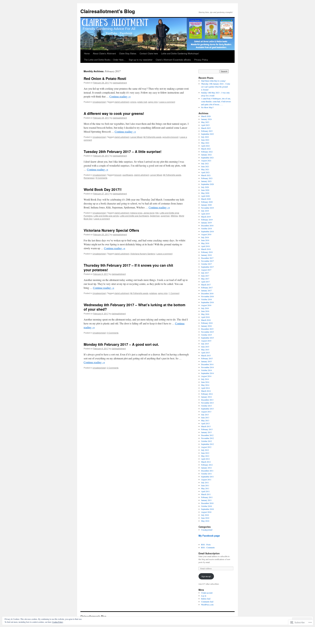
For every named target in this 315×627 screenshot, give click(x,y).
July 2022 (205, 137)
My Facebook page (209, 535)
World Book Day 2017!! (103, 189)
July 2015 (205, 343)
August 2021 (206, 160)
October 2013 (206, 405)
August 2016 (206, 305)
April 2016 (205, 317)
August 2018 (206, 234)
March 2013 (206, 426)
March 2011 (206, 494)
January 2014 (206, 396)
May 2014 (205, 385)
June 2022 (205, 139)
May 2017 (205, 278)
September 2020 (207, 184)
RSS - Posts (206, 544)
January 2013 (206, 432)
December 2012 (207, 435)
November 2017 (207, 261)
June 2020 (205, 190)
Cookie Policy (57, 622)
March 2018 (206, 249)
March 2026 (206, 116)
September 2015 (207, 337)
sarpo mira (153, 101)
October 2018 (206, 228)
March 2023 (206, 128)
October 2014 (206, 370)
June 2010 (205, 518)
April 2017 (205, 281)
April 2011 (205, 491)
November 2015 (207, 331)
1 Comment (174, 293)
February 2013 (207, 429)
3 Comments (112, 332)
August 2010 (206, 512)
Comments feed (207, 601)
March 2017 (206, 284)
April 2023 (205, 125)
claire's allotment (121, 101)
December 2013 (207, 399)
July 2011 (205, 482)
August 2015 (206, 340)
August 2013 (206, 411)
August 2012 (206, 447)
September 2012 (207, 444)
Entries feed (205, 598)
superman (165, 215)
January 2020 (206, 204)
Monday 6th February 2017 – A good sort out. (121, 344)
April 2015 (205, 352)
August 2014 (206, 376)
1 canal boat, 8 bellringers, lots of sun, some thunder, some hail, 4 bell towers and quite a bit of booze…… (216, 101)
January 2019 (206, 222)
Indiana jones (136, 212)
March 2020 (206, 199)
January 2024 (206, 119)
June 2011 (205, 485)
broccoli (117, 174)
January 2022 (206, 154)
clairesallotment (120, 82)
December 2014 (207, 364)
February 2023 (207, 131)
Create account (206, 592)
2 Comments (112, 367)
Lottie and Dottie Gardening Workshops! (180, 53)
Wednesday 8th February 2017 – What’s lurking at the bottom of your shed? (134, 307)
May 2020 (205, 193)
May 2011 (205, 488)
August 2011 (206, 479)
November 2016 (207, 296)
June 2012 (205, 453)
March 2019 (206, 216)
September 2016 (207, 302)
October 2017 (206, 264)
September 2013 (207, 408)
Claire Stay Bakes (127, 53)
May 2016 (205, 314)
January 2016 (206, 326)
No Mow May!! (207, 107)
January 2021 (206, 181)
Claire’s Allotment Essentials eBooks (173, 59)
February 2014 (207, 394)
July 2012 (205, 450)
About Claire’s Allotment (104, 53)
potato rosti (142, 101)
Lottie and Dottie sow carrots (106, 215)
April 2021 (205, 172)
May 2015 (205, 349)
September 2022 (207, 134)
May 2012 (205, 456)
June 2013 (205, 417)
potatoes (153, 293)
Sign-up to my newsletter (140, 59)
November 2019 (207, 207)
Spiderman (155, 215)
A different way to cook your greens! (114, 113)
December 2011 (207, 470)
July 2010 (205, 515)
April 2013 (205, 423)
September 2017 (207, 267)
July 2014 (205, 379)
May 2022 (205, 142)
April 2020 (205, 196)
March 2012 (206, 461)
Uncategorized (99, 101)
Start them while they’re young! (213, 80)
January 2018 (206, 255)
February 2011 (207, 497)
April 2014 (205, 388)
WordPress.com (207, 604)
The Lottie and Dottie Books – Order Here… (105, 59)
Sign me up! (206, 576)
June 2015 (205, 346)
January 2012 (206, 467)
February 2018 (207, 252)
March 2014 (206, 391)
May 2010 (205, 521)
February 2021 (207, 178)
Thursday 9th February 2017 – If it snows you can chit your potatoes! (128, 267)
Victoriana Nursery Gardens (142, 253)
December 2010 (207, 503)
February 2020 (207, 202)
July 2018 (205, 237)
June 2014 (205, 382)
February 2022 (207, 151)
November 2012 (207, 438)
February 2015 (207, 358)
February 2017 (207, 287)
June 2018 (205, 240)
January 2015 (206, 361)
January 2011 (206, 500)
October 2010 (206, 506)
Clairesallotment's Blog (107, 11)
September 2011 (207, 476)
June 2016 (205, 311)
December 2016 (207, 293)
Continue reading (120, 96)
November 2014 (207, 367)
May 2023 (205, 122)
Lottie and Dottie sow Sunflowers (134, 215)
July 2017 (205, 272)
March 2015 (206, 355)
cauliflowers (127, 174)
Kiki (157, 212)
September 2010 (207, 509)
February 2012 (207, 464)
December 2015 (207, 329)
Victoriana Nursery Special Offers (111, 230)
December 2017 (207, 258)
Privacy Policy (201, 59)
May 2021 (205, 169)
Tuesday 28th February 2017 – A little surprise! (122, 151)
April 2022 (205, 145)
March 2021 (206, 175)
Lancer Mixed (136, 137)
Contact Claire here (149, 53)
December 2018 (207, 225)
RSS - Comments (208, 547)
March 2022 (206, 148)
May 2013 (205, 420)
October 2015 (206, 334)
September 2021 (207, 157)
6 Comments (101, 177)
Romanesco (89, 177)
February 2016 (207, 323)
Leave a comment (167, 101)
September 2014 (207, 373)
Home (87, 53)
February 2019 (207, 219)
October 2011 (206, 473)
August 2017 (206, 269)
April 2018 (205, 246)
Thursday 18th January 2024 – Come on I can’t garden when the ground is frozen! (215, 86)
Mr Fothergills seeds (152, 137)
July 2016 (205, 308)
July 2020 (205, 187)
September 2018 (207, 231)
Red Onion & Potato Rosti (105, 78)
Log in (203, 595)
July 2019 (205, 210)
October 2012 (206, 441)
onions (133, 101)
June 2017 (205, 275)
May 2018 (205, 243)
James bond (148, 212)
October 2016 (206, 299)
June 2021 (205, 166)
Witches (174, 215)
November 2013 (207, 402)
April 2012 (205, 458)
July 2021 (205, 163)
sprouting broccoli (170, 137)
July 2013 (205, 414)
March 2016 (206, 320)
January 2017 (206, 290)
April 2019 (205, 213)
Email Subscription (209, 553)
